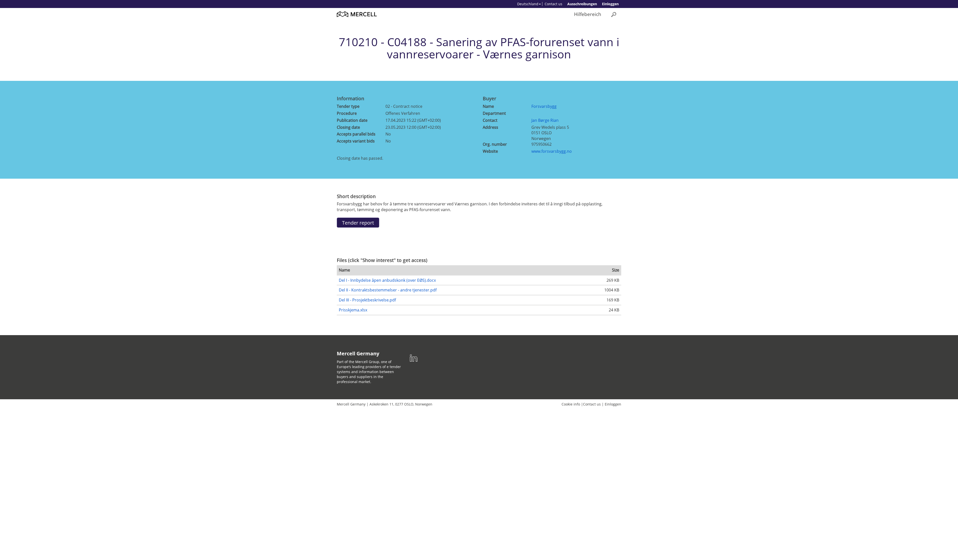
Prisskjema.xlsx (353, 310)
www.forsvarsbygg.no (551, 151)
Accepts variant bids (356, 141)
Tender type (348, 106)
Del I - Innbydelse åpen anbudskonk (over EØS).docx (387, 280)
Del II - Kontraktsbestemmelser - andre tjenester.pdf (388, 290)
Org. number (495, 144)
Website (490, 151)
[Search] (613, 14)
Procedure (347, 113)
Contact (490, 120)
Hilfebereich (587, 14)
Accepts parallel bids (356, 134)
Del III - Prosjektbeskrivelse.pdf (367, 300)
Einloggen (610, 3)
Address (490, 127)
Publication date (352, 120)
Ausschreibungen (582, 3)
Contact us (553, 3)
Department (494, 113)
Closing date (348, 127)
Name (488, 106)
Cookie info (571, 404)
